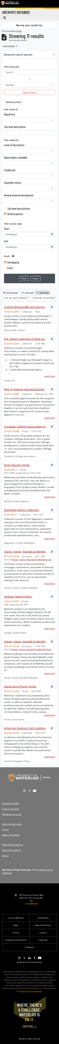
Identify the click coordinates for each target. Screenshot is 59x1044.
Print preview (11, 292)
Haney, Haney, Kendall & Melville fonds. (26, 551)
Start (6, 228)
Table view (44, 292)
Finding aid (9, 170)
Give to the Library (11, 850)
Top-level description (15, 126)
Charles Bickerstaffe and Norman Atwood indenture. (26, 307)
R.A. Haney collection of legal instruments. (26, 339)
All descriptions (15, 214)
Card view (29, 292)
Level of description (14, 145)
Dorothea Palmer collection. (21, 510)
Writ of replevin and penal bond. (24, 389)
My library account (11, 814)
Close (19, 31)
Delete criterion (30, 92)
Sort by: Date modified (16, 298)
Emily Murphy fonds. (17, 465)
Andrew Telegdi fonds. (18, 596)
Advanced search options (18, 54)
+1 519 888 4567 (31, 904)
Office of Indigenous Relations (30, 991)
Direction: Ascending (44, 298)
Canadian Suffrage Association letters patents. (26, 426)
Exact (10, 268)
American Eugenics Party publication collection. (26, 728)
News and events (11, 835)
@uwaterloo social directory (29, 962)
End (6, 241)
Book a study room (12, 824)
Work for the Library (12, 844)
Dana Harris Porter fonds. (20, 686)
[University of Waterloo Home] (10, 4)
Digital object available (15, 157)
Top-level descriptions (18, 208)
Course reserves (10, 808)
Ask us (5, 855)
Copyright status (12, 182)
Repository (9, 114)
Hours (5, 829)
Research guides (10, 803)
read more (49, 376)
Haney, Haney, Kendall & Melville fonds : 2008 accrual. (26, 641)
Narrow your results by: (29, 25)
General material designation (18, 195)
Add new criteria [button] (13, 101)
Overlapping (13, 262)
